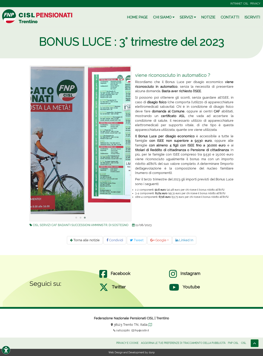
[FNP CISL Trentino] (37, 16)
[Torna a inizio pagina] (255, 343)
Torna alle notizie (86, 240)
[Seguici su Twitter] (103, 290)
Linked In (185, 240)
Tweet (138, 240)
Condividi (115, 240)
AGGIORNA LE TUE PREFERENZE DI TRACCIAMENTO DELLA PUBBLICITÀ (183, 343)
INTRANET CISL (239, 3)
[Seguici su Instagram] (173, 277)
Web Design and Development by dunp (131, 352)
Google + (161, 240)
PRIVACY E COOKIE (127, 343)
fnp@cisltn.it (141, 330)
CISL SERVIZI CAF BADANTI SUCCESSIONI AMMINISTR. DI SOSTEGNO (80, 225)
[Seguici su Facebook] (103, 277)
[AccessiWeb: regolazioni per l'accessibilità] (6, 350)
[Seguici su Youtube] (174, 290)
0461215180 (122, 330)
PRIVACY (255, 3)
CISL (243, 343)
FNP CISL (233, 343)
